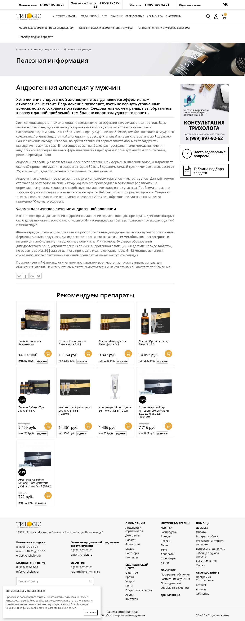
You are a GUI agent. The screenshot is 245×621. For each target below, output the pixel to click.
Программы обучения (175, 574)
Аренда (201, 589)
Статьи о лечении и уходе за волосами (164, 27)
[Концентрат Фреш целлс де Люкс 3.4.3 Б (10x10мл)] (75, 386)
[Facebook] (26, 276)
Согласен (91, 612)
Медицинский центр (94, 16)
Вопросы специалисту (210, 548)
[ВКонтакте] (19, 276)
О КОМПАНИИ (135, 523)
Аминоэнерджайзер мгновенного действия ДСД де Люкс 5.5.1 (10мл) (34, 483)
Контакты (131, 557)
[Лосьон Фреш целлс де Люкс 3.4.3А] (155, 320)
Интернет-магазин (65, 16)
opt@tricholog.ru (81, 554)
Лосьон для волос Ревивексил (30, 342)
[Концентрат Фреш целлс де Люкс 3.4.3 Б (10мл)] (115, 386)
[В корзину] (48, 353)
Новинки (166, 527)
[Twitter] (39, 276)
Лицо (164, 545)
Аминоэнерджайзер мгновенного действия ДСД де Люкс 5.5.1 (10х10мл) (154, 412)
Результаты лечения (139, 590)
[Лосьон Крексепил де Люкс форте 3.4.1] (75, 320)
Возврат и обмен (207, 536)
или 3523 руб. (147, 360)
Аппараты (167, 554)
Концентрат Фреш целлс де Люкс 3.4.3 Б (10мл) (115, 408)
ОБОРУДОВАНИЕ (207, 572)
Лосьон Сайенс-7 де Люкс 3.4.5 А (31, 408)
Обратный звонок (190, 5)
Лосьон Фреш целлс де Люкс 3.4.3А (154, 342)
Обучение (117, 16)
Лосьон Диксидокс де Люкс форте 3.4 (113, 342)
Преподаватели (171, 583)
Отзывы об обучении (175, 587)
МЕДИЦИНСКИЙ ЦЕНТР (136, 566)
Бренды (166, 536)
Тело (164, 549)
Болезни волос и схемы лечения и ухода (106, 27)
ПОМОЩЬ (202, 523)
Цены (129, 586)
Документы (132, 535)
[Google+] (32, 276)
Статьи (200, 565)
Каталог (201, 585)
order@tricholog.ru (28, 555)
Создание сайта (218, 615)
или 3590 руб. (66, 433)
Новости (130, 540)
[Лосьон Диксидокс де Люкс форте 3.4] (115, 320)
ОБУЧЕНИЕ (168, 570)
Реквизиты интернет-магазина (210, 542)
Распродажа (169, 532)
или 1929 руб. (147, 433)
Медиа (129, 548)
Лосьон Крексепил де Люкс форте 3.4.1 (73, 342)
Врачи (129, 577)
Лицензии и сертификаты (134, 529)
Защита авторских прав (122, 612)
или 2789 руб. (66, 360)
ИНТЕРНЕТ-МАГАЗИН (175, 523)
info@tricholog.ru (27, 571)
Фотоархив (132, 544)
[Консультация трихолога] (204, 114)
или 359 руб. (106, 433)
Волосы (166, 541)
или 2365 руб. (26, 433)
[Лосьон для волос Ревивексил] (35, 320)
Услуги (129, 581)
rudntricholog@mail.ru (85, 571)
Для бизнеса (155, 16)
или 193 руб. (25, 502)
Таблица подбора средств (36, 37)
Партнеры (132, 553)
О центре (131, 572)
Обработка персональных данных (122, 615)
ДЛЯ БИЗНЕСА (170, 595)
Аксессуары (168, 558)
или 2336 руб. (107, 360)
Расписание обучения (175, 579)
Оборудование (134, 16)
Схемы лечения (206, 561)
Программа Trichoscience (205, 578)
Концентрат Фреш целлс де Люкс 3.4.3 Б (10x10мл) (75, 410)
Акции (129, 594)
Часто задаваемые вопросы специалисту (46, 27)
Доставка (202, 527)
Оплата (201, 532)
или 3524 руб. (26, 360)
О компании (173, 16)
